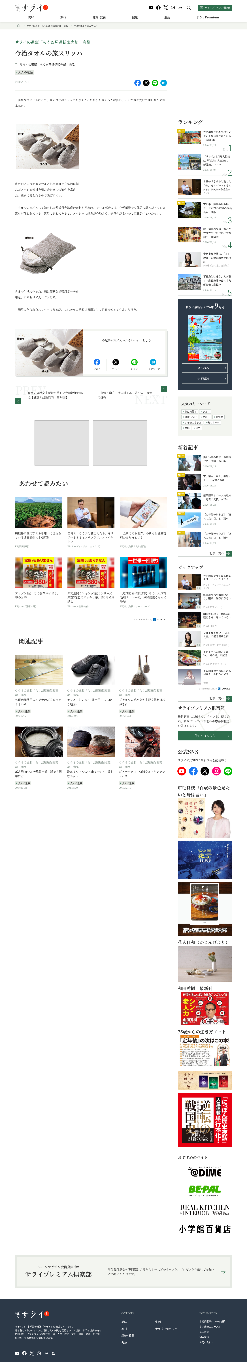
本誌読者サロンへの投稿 (212, 1321)
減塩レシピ (191, 417)
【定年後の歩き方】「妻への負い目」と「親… (217, 516)
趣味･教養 (99, 17)
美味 (31, 17)
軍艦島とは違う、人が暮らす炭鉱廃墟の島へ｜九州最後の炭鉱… (217, 280)
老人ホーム (213, 422)
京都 (187, 428)
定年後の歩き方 (193, 422)
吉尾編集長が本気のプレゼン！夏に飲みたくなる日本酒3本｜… (217, 136)
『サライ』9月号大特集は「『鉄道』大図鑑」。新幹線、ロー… (216, 160)
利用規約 (204, 1337)
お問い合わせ (206, 1342)
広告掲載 (204, 1331)
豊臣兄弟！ (191, 411)
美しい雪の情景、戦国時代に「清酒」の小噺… (217, 459)
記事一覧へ (217, 553)
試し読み (203, 368)
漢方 (198, 428)
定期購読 (203, 379)
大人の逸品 (25, 72)
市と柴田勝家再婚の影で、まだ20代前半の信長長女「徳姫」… (217, 208)
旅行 (63, 17)
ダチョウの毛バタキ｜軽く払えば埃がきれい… (142, 702)
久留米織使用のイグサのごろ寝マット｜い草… (38, 702)
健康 (135, 17)
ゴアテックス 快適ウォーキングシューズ (142, 774)
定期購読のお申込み (210, 1326)
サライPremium (166, 1329)
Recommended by (143, 619)
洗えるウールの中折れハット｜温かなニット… (90, 774)
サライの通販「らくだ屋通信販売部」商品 (47, 25)
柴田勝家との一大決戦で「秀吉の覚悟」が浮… (217, 497)
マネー (206, 417)
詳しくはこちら (205, 736)
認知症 (219, 417)
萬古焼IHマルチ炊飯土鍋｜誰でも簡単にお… (38, 774)
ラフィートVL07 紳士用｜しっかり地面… (89, 702)
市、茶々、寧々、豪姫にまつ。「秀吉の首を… (217, 478)
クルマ (206, 411)
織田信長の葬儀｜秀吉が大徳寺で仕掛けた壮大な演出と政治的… (217, 233)
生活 (167, 17)
